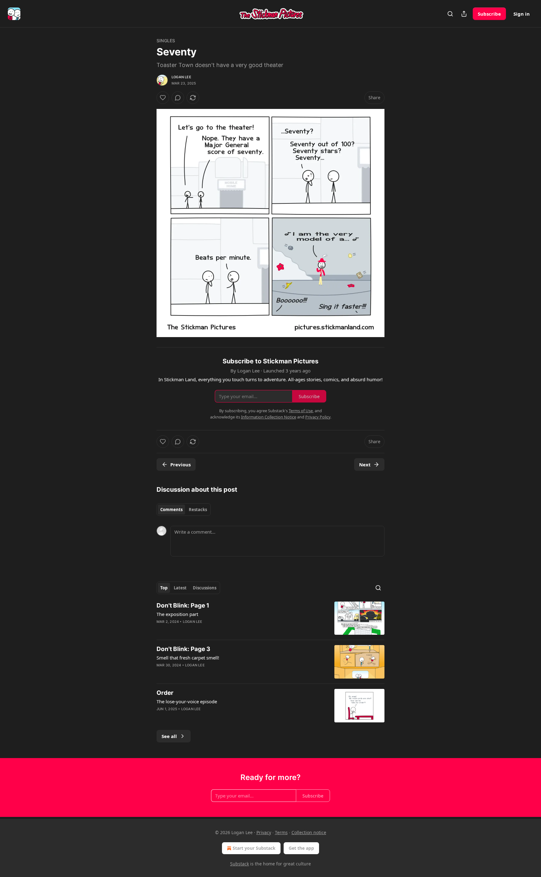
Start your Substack (254, 848)
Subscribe (489, 14)
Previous (180, 464)
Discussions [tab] (204, 588)
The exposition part (177, 614)
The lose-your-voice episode (187, 701)
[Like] (163, 97)
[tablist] (184, 509)
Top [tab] (163, 588)
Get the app (301, 848)
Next (365, 464)
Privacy (263, 832)
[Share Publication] (464, 14)
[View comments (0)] (178, 97)
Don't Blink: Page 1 (183, 605)
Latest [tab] (180, 588)
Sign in (521, 14)
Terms (281, 832)
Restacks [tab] (198, 509)
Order (165, 692)
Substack (239, 864)
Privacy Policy (317, 417)
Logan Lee (181, 77)
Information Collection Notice (268, 417)
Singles (166, 40)
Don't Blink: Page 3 (183, 649)
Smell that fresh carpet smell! (188, 657)
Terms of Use (301, 410)
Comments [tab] (171, 509)
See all (169, 736)
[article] (270, 618)
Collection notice (308, 832)
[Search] (450, 14)
